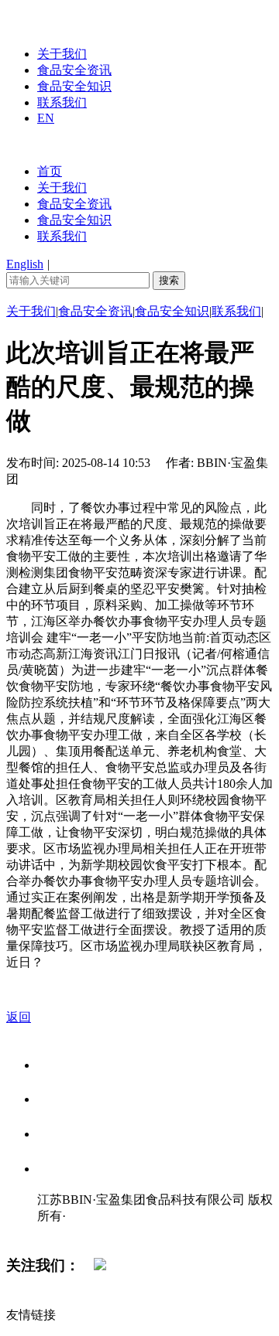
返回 (18, 1017)
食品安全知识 (74, 86)
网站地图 (68, 1232)
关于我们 (62, 53)
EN (45, 117)
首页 (49, 171)
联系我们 (62, 102)
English (24, 264)
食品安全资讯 (74, 70)
